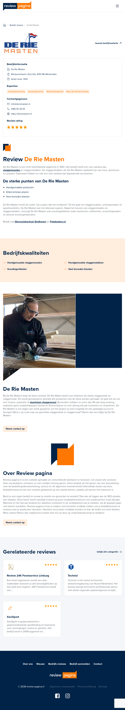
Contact (98, 664)
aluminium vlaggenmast (43, 402)
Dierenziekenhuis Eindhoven (30, 221)
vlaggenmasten (12, 170)
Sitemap (102, 686)
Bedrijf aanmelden (80, 664)
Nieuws (40, 664)
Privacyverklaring (87, 686)
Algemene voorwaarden (62, 686)
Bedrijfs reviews (57, 664)
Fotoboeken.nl (58, 221)
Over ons (28, 664)
